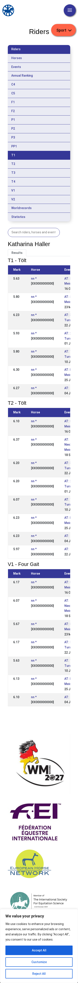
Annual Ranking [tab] (22, 75)
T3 (13, 172)
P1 (13, 119)
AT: (66, 388)
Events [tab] (16, 67)
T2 (13, 164)
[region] (39, 946)
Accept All (39, 950)
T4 (13, 181)
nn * (34, 278)
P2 (13, 128)
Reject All (39, 973)
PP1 (14, 146)
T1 (13, 155)
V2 (13, 199)
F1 (13, 102)
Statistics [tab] (18, 217)
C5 (13, 93)
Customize (39, 962)
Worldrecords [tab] (21, 208)
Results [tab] (17, 253)
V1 (13, 190)
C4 (13, 84)
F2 (13, 111)
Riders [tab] (16, 49)
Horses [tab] (16, 58)
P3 (13, 137)
